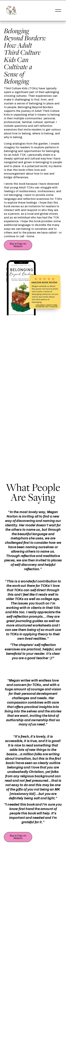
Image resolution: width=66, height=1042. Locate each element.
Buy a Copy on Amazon (18, 245)
